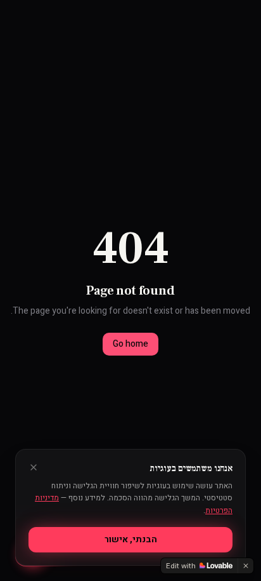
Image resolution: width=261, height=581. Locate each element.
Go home (130, 344)
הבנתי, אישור (131, 539)
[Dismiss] (245, 565)
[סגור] (34, 467)
